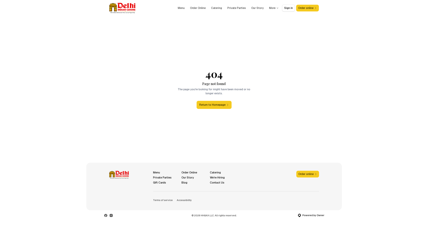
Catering (216, 8)
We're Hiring (217, 177)
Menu (181, 8)
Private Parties (236, 8)
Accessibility (184, 200)
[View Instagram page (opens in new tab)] (111, 215)
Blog (184, 182)
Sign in (288, 8)
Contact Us (217, 182)
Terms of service (163, 200)
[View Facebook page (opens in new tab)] (106, 215)
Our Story (257, 8)
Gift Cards (159, 182)
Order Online (198, 8)
